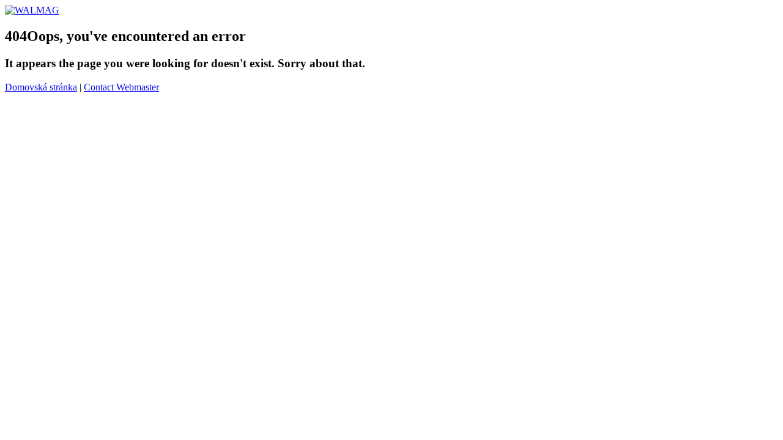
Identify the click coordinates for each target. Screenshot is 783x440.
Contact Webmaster (121, 87)
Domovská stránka (41, 87)
